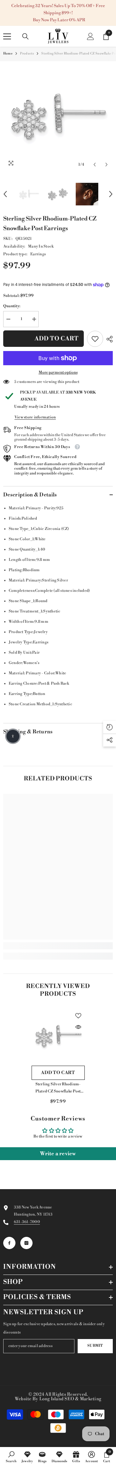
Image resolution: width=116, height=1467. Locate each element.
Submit (95, 1346)
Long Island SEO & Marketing (70, 1399)
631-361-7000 (27, 1221)
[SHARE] (108, 339)
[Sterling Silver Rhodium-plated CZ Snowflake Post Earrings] (58, 1035)
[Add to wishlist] (78, 1016)
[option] (58, 116)
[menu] (7, 36)
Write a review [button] (58, 1153)
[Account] (90, 36)
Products (27, 53)
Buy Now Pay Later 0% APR (59, 20)
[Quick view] (78, 1027)
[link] (95, 339)
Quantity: (11, 306)
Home (8, 53)
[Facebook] (9, 1243)
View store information (35, 417)
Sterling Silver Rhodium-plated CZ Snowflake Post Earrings (58, 1088)
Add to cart (56, 338)
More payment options (58, 372)
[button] (94, 164)
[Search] (25, 36)
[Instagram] (26, 1243)
